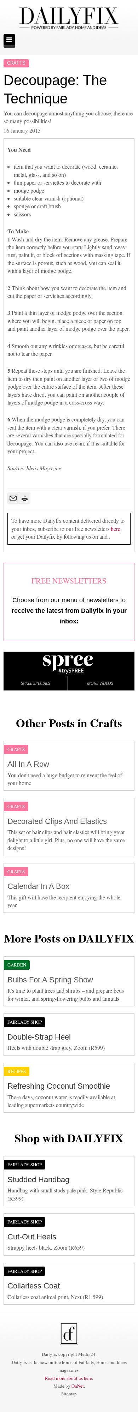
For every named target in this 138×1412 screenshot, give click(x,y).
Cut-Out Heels (31, 1236)
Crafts (16, 63)
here (115, 528)
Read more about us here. (69, 1378)
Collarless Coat (33, 1285)
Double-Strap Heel (39, 1037)
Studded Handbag (38, 1179)
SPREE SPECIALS (35, 683)
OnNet (77, 1386)
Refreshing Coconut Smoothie (58, 1086)
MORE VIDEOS (100, 683)
